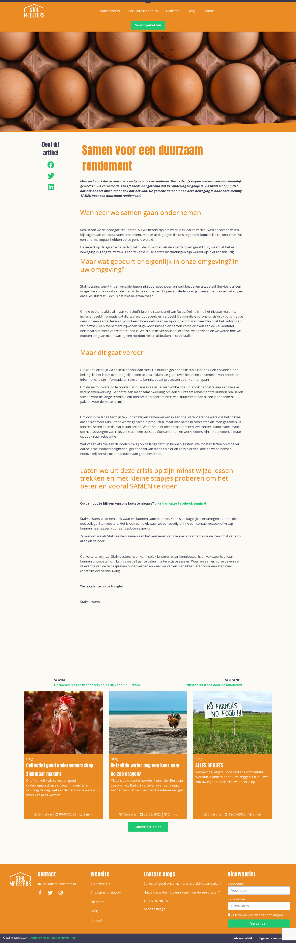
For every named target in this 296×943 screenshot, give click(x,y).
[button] (50, 164)
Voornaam (236, 884)
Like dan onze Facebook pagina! (180, 503)
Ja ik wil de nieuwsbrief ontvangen (257, 915)
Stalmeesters (110, 11)
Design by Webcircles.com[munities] (52, 937)
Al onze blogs (154, 909)
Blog (191, 11)
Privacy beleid (242, 938)
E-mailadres (236, 899)
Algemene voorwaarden (275, 938)
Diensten (173, 11)
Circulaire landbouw (143, 11)
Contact (208, 11)
